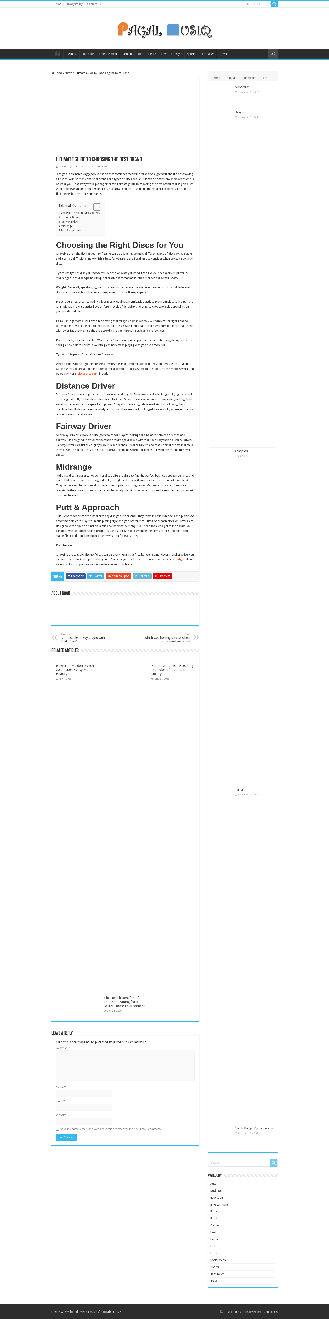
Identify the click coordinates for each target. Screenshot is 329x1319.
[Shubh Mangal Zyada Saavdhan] (221, 1137)
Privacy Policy (74, 4)
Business (71, 54)
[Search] (274, 4)
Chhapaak (241, 451)
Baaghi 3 (240, 112)
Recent (216, 77)
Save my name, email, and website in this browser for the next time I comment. (110, 1129)
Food (140, 54)
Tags (264, 77)
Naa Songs (234, 1311)
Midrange (67, 226)
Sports (191, 54)
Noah (63, 166)
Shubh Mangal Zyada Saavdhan (255, 1128)
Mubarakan (242, 87)
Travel (223, 54)
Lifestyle (176, 54)
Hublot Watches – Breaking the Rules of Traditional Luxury (172, 670)
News (68, 73)
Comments (248, 77)
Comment (63, 1047)
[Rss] (247, 4)
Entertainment (108, 54)
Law (164, 54)
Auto (213, 1183)
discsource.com (87, 373)
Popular (231, 77)
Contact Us (94, 4)
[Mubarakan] (221, 96)
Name (61, 1087)
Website (61, 1115)
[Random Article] (273, 54)
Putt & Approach (71, 230)
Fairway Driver (70, 221)
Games (214, 1225)
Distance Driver (70, 217)
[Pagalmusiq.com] (164, 27)
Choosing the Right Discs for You (80, 212)
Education (88, 54)
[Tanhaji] (221, 955)
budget (179, 559)
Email (60, 1101)
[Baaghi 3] (221, 278)
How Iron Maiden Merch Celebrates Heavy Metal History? (75, 670)
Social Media (218, 1260)
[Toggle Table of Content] (95, 207)
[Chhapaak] (221, 617)
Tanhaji (239, 789)
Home (57, 4)
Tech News (207, 54)
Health (152, 54)
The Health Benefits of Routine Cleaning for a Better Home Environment (124, 1002)
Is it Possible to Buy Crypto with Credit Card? (82, 638)
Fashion (127, 54)
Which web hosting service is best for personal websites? (167, 638)
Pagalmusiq (89, 1311)
